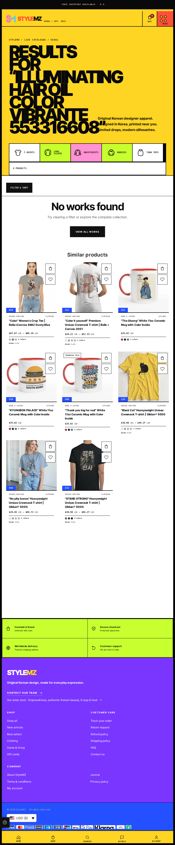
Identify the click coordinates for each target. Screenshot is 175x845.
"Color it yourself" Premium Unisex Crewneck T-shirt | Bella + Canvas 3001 (87, 325)
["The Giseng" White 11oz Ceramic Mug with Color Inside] (143, 287)
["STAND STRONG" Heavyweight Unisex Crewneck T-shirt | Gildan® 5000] (87, 465)
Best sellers (14, 734)
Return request (100, 727)
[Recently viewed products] (5, 822)
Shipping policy (100, 740)
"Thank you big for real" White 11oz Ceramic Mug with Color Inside (85, 414)
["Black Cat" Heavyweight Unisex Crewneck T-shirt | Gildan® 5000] (143, 377)
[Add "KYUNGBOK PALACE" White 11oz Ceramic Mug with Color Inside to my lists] (50, 369)
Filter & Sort (19, 188)
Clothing (12, 740)
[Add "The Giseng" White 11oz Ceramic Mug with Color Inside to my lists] (162, 280)
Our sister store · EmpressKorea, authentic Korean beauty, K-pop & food (52, 700)
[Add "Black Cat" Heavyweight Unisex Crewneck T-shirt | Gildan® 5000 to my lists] (162, 369)
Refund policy (99, 734)
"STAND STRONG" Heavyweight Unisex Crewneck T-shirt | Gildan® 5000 (86, 503)
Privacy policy (99, 781)
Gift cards (13, 754)
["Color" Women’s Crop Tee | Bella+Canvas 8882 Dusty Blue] (31, 287)
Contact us (98, 754)
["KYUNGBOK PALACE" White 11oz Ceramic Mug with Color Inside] (31, 377)
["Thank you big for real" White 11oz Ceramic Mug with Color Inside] (87, 377)
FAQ (93, 747)
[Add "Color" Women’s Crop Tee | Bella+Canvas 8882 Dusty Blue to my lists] (50, 280)
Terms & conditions (19, 781)
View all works (88, 231)
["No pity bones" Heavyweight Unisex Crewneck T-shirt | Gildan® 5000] (31, 465)
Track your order (101, 720)
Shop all (12, 720)
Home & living (16, 747)
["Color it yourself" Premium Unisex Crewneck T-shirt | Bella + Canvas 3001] (87, 287)
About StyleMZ (16, 774)
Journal (95, 774)
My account (14, 788)
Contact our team (22, 692)
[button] (50, 269)
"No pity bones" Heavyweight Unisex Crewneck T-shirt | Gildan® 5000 (28, 503)
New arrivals (15, 727)
